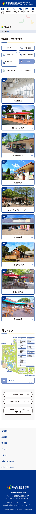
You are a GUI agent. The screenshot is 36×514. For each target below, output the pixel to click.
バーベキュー (11, 70)
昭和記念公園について (18, 401)
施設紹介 (4, 437)
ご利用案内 (5, 431)
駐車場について (18, 394)
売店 (28, 61)
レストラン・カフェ (10, 63)
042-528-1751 (14, 498)
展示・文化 (10, 54)
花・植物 (4, 443)
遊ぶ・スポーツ (28, 54)
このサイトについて (12, 503)
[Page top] (18, 476)
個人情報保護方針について (11, 505)
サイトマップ (26, 505)
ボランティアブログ (8, 467)
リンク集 (23, 503)
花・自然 (28, 48)
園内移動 (28, 70)
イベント (4, 449)
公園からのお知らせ (8, 461)
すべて (9, 48)
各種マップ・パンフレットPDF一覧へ (18, 410)
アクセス (4, 455)
